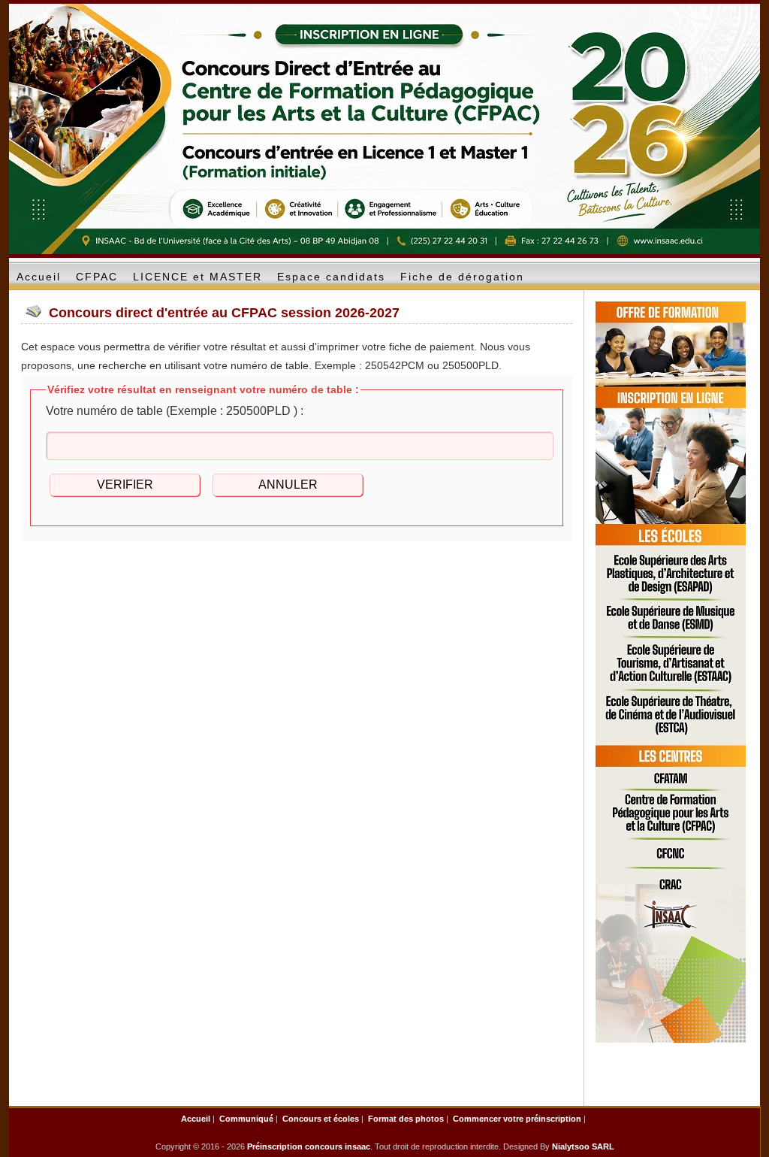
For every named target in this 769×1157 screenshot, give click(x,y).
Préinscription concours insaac (308, 1146)
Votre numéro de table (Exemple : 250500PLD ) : (174, 410)
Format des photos (406, 1118)
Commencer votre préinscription (517, 1118)
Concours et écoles (320, 1118)
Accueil (195, 1118)
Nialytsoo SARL (583, 1146)
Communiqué (246, 1118)
